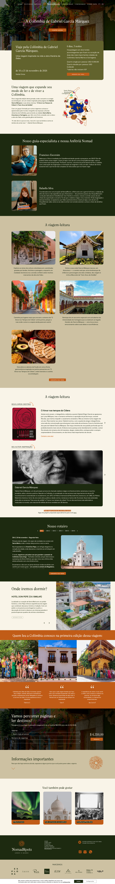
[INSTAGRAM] (80, 852)
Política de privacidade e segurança (52, 848)
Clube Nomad (48, 845)
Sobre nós (47, 842)
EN (102, 4)
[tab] (42, 531)
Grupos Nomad (49, 846)
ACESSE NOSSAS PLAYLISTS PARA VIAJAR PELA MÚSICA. (92, 842)
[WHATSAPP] (91, 852)
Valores (15, 730)
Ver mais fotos (17, 617)
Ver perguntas (13, 768)
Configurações (90, 881)
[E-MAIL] (85, 852)
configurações (66, 882)
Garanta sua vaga (57, 573)
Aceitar (78, 881)
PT (99, 4)
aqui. (75, 512)
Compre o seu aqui (47, 436)
